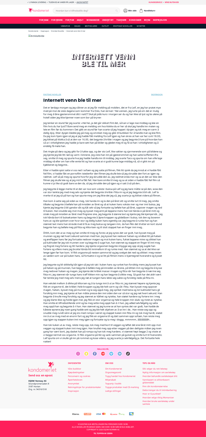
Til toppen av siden (103, 433)
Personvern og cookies (79, 376)
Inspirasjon (157, 94)
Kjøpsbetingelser (76, 372)
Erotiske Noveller (122, 26)
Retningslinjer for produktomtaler (84, 387)
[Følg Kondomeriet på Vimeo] (111, 355)
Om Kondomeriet (113, 368)
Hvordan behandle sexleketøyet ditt (160, 376)
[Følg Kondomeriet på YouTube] (103, 355)
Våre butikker (172, 2)
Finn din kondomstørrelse (155, 386)
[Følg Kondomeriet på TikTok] (127, 355)
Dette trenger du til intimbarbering (160, 390)
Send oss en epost (40, 375)
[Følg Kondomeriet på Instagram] (78, 355)
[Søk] (116, 10)
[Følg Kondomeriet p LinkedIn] (119, 355)
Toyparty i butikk (113, 383)
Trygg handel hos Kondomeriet (120, 376)
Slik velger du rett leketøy (155, 368)
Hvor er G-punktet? (152, 393)
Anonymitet (82, 2)
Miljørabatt (110, 379)
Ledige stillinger (113, 391)
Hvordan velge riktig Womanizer (158, 397)
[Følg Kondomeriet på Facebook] (94, 355)
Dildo (77, 26)
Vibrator (65, 26)
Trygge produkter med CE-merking (122, 387)
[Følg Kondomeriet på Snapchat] (86, 355)
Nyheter (141, 26)
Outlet (105, 26)
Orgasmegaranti (113, 372)
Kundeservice (155, 2)
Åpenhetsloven (75, 379)
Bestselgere (91, 26)
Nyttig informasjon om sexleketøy (159, 372)
